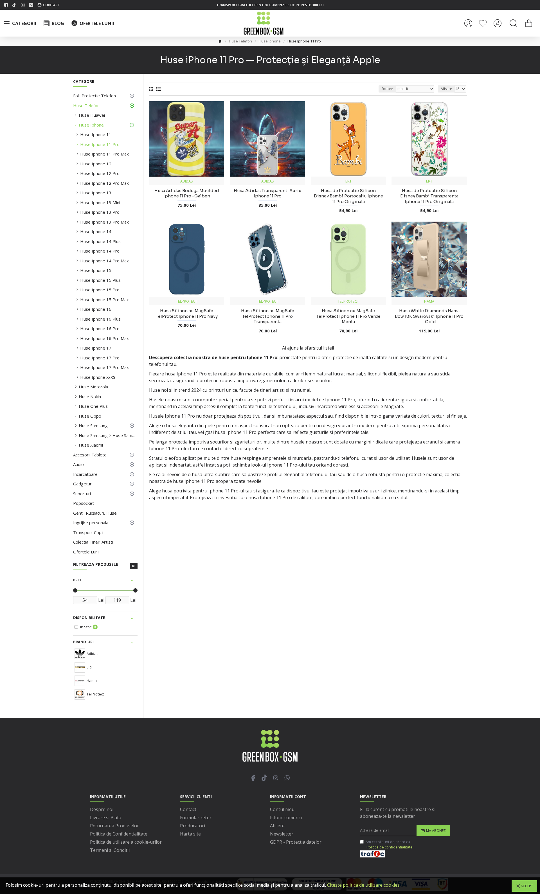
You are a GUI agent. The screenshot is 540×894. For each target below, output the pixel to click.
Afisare (446, 88)
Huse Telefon (240, 41)
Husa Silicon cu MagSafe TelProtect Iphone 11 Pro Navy (187, 313)
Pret (77, 579)
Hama (429, 301)
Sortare (387, 88)
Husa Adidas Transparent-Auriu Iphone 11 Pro (268, 193)
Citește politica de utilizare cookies (363, 885)
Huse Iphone (270, 41)
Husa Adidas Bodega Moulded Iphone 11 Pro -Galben (186, 193)
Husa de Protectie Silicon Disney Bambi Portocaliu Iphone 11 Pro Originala (348, 196)
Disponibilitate (89, 617)
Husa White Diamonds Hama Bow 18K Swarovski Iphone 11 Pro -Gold (429, 316)
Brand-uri (83, 641)
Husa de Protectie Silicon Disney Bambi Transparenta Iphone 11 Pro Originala (429, 196)
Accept (527, 886)
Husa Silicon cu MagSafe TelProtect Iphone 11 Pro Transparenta (267, 316)
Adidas (186, 181)
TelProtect (186, 301)
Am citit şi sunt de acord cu (389, 844)
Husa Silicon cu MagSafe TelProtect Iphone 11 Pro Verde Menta (348, 316)
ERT (348, 181)
